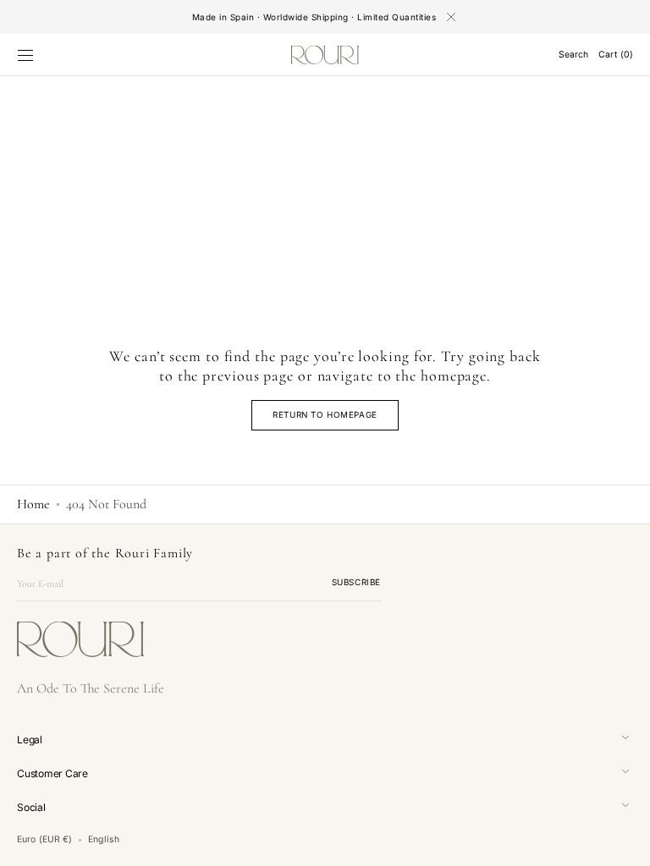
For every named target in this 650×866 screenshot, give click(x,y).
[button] (25, 55)
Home (33, 504)
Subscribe (356, 582)
